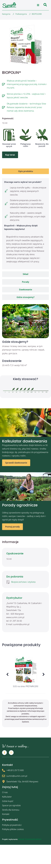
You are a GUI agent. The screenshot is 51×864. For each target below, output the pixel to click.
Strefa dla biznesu (10, 809)
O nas (5, 792)
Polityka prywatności (12, 825)
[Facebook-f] (4, 752)
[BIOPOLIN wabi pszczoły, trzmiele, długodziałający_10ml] (25, 45)
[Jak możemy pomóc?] (45, 5)
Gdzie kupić (7, 801)
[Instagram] (11, 752)
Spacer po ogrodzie (11, 805)
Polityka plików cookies (13, 829)
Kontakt (5, 814)
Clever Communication (29, 839)
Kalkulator (7, 796)
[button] (38, 5)
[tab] (25, 171)
